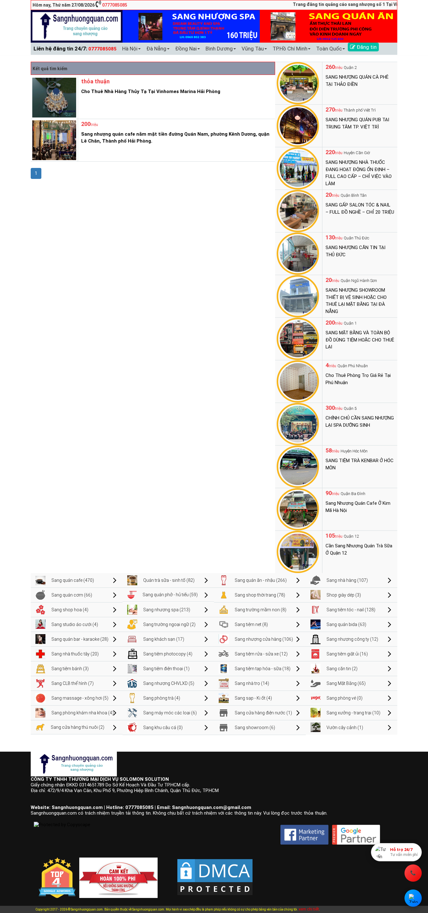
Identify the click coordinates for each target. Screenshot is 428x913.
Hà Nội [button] (130, 48)
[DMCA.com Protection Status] (215, 872)
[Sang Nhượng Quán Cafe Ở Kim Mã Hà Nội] (298, 509)
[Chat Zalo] (413, 898)
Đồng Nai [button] (186, 48)
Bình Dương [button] (219, 48)
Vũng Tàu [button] (253, 48)
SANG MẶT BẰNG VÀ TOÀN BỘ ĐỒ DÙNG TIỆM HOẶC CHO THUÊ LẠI (360, 340)
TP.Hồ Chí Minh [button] (290, 48)
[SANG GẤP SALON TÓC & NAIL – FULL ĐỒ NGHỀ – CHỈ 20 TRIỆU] (298, 210)
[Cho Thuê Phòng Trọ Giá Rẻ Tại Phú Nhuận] (298, 381)
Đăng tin (366, 47)
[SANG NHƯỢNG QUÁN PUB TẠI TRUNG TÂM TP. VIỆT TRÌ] (298, 125)
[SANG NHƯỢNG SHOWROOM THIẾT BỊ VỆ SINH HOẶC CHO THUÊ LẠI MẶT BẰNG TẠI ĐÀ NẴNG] (298, 296)
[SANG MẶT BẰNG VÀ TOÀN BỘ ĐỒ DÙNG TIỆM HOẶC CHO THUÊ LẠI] (298, 338)
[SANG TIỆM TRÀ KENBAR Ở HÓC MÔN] (298, 466)
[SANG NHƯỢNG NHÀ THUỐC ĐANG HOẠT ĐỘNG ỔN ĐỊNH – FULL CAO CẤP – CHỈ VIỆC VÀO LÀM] (298, 168)
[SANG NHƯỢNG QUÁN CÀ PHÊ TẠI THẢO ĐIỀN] (298, 83)
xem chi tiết (309, 909)
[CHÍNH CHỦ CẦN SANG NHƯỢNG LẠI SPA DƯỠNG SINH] (298, 423)
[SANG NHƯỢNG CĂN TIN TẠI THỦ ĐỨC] (298, 253)
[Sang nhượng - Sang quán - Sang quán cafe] (77, 26)
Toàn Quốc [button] (329, 48)
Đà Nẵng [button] (156, 48)
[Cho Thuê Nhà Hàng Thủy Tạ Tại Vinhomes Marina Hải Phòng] (53, 97)
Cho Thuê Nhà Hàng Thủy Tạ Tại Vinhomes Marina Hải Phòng (150, 91)
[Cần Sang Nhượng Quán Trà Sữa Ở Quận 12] (298, 551)
